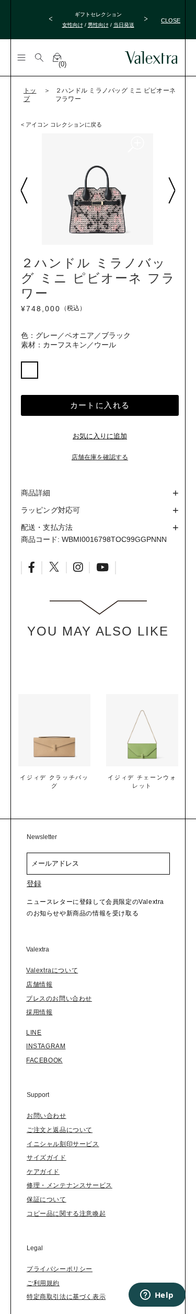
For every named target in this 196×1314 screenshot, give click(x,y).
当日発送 (123, 25)
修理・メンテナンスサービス (69, 1185)
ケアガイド (43, 1171)
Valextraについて (52, 970)
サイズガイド (46, 1157)
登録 (34, 883)
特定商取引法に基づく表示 (66, 1296)
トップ (30, 95)
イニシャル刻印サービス (63, 1144)
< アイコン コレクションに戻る (61, 124)
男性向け (98, 25)
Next (171, 190)
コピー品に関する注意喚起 (66, 1213)
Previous (23, 190)
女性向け (72, 25)
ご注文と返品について (60, 1130)
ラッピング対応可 (50, 510)
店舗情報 (39, 984)
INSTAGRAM (45, 1046)
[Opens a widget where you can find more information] (157, 1296)
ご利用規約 (43, 1283)
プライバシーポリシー (60, 1269)
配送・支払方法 (47, 527)
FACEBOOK (44, 1060)
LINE (33, 1032)
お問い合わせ (46, 1115)
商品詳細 (36, 493)
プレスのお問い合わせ (59, 998)
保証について (46, 1199)
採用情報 (39, 1012)
